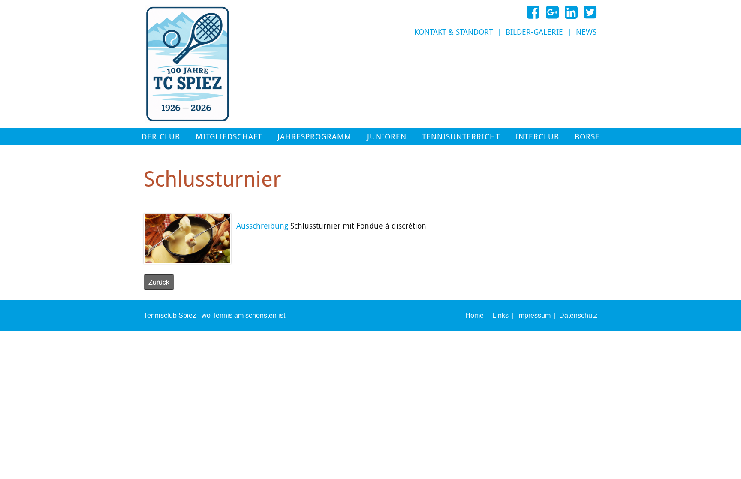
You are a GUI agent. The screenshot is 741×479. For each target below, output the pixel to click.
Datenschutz (578, 315)
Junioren (387, 137)
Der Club (161, 137)
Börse (587, 137)
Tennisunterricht (461, 137)
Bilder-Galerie (534, 32)
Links (500, 315)
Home (474, 315)
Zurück (158, 282)
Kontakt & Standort (453, 32)
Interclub (537, 137)
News (586, 32)
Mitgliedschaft (229, 137)
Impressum (534, 315)
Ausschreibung (262, 226)
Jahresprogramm (314, 137)
